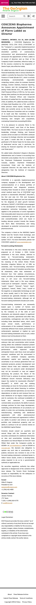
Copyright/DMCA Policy (12, 602)
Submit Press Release (11, 598)
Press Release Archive (21, 594)
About (10, 594)
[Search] (24, 16)
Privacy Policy (27, 602)
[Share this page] (33, 16)
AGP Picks (4, 3)
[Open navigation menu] (3, 16)
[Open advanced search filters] (28, 16)
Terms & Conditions (26, 598)
